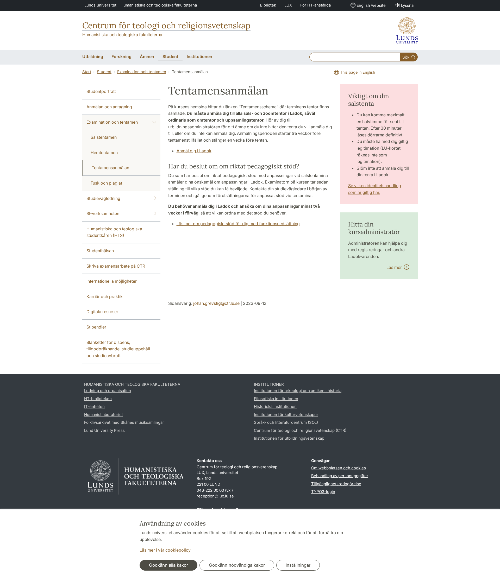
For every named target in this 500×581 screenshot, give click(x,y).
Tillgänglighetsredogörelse (336, 483)
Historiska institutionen (275, 406)
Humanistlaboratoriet (103, 414)
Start (86, 71)
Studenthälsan (100, 250)
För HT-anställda (315, 5)
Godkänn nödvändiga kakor (237, 565)
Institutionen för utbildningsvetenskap (289, 438)
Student (104, 71)
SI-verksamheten (102, 213)
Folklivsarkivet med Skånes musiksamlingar (124, 422)
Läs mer (395, 267)
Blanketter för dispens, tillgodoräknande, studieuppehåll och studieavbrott (118, 349)
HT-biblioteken (98, 398)
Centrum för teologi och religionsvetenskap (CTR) (300, 430)
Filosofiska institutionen (276, 398)
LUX (288, 5)
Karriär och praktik (104, 296)
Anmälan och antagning (109, 106)
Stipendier (96, 327)
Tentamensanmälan (110, 167)
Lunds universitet (100, 5)
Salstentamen (104, 137)
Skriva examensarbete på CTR (115, 266)
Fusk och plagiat (106, 183)
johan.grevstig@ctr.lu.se (216, 303)
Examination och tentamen (141, 71)
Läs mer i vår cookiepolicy (165, 550)
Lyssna (407, 5)
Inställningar (298, 565)
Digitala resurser (102, 311)
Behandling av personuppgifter (339, 475)
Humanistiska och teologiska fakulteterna (159, 5)
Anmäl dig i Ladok (194, 150)
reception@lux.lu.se (215, 496)
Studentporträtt (101, 91)
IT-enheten (94, 406)
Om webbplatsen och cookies (338, 467)
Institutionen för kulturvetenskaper (286, 414)
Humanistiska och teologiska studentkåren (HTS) (114, 232)
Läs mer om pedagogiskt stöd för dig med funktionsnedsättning (238, 223)
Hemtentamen (104, 152)
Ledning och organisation (107, 390)
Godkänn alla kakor (168, 565)
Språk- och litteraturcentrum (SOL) (286, 422)
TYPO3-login (323, 491)
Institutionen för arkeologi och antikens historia (297, 390)
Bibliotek (268, 5)
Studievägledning (103, 198)
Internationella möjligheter (111, 281)
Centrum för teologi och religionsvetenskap (166, 25)
